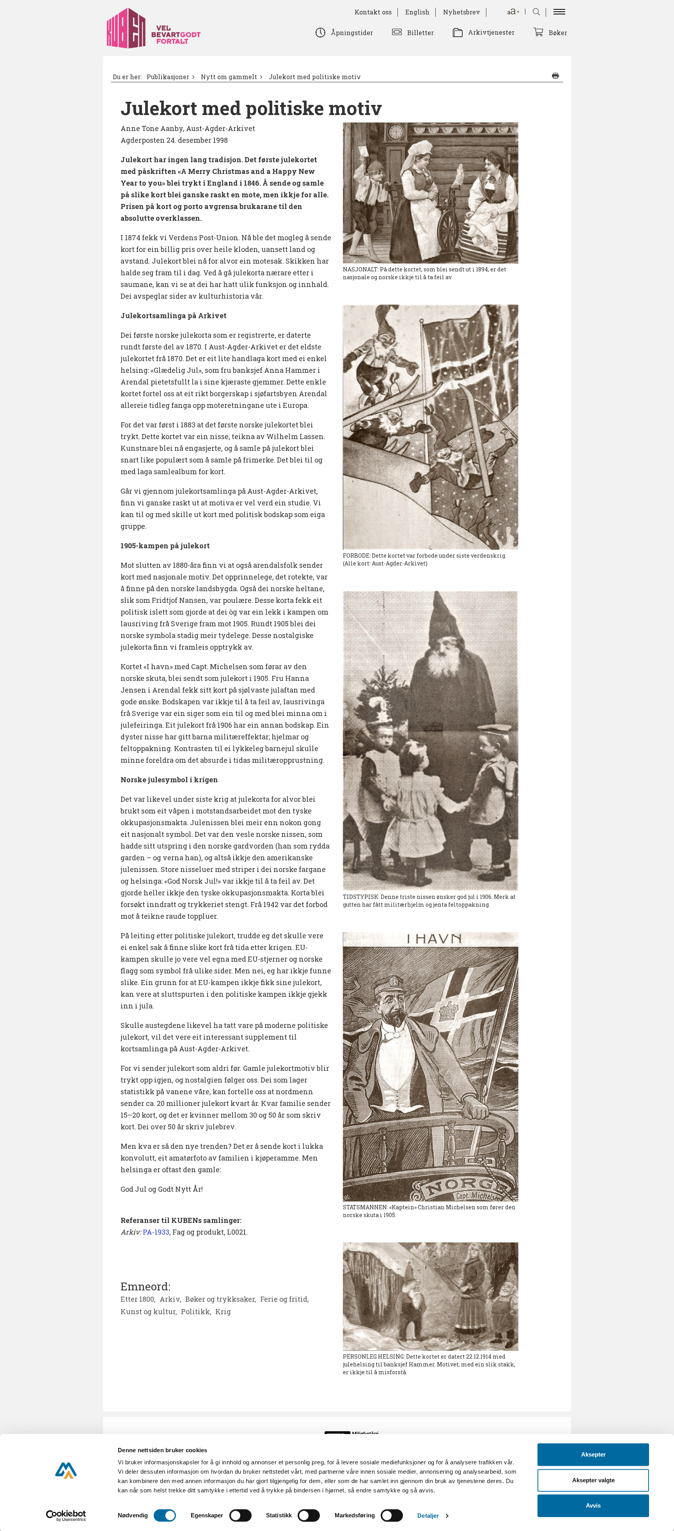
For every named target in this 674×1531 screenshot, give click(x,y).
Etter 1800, (138, 1299)
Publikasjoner (168, 77)
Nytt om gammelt (229, 77)
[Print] (555, 76)
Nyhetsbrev (461, 12)
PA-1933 (156, 1232)
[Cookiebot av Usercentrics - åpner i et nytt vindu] (66, 1516)
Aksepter (593, 1454)
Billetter (420, 32)
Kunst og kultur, (149, 1311)
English (417, 12)
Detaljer (428, 1515)
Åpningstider (352, 32)
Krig (223, 1311)
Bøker (558, 32)
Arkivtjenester (491, 32)
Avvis (593, 1505)
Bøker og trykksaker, (220, 1299)
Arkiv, (170, 1299)
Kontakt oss (373, 12)
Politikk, (196, 1311)
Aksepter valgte (593, 1480)
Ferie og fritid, (284, 1299)
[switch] (240, 1515)
